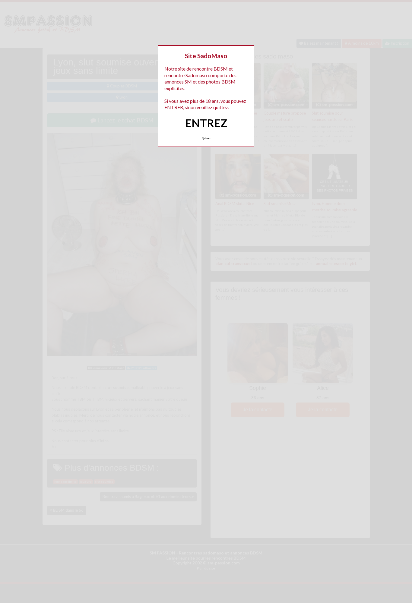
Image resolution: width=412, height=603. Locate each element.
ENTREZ (206, 123)
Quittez (206, 138)
